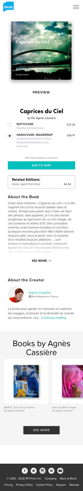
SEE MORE (41, 430)
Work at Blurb (68, 478)
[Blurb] (7, 8)
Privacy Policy (24, 485)
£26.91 (71, 135)
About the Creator (26, 280)
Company (51, 478)
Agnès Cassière (40, 293)
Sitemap (74, 485)
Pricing (8, 485)
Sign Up (60, 7)
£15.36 (71, 124)
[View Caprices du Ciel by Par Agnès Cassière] (41, 50)
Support (61, 485)
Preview (41, 92)
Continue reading (54, 318)
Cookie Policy (44, 485)
